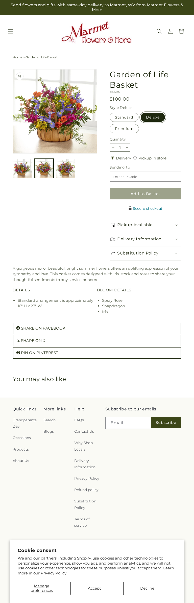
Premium (124, 128)
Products (21, 449)
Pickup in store (152, 158)
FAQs (79, 420)
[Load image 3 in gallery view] (65, 168)
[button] (10, 31)
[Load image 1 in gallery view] (22, 168)
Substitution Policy (85, 504)
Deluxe (153, 117)
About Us (21, 460)
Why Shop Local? (83, 445)
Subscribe (166, 422)
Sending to (127, 167)
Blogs (48, 431)
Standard (124, 117)
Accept (94, 588)
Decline (147, 588)
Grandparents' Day (25, 423)
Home (17, 57)
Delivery (124, 158)
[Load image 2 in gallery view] (44, 168)
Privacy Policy (53, 573)
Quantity (118, 139)
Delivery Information (84, 463)
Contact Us (84, 431)
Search (49, 420)
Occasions (22, 437)
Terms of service (82, 522)
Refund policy (86, 490)
